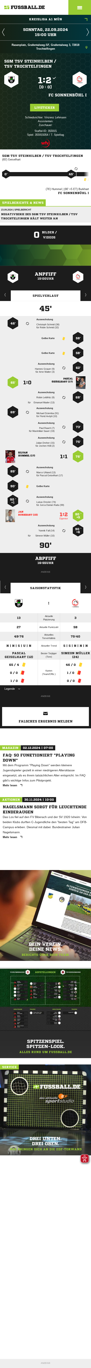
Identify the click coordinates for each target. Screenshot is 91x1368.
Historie (5, 587)
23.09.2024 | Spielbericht (16, 209)
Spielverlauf (46, 295)
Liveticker (44, 107)
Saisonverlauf (86, 587)
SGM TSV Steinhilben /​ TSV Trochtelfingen (30, 63)
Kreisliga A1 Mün (45, 19)
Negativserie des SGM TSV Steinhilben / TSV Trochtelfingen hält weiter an (39, 216)
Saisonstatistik (45, 588)
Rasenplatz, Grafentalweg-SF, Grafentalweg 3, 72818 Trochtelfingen (45, 46)
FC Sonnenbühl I (67, 95)
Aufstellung (86, 294)
